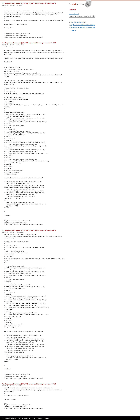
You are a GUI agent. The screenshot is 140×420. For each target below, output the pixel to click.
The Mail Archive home (78, 22)
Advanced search (74, 14)
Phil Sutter (19, 5)
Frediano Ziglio (20, 232)
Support (40, 418)
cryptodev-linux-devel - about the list (82, 27)
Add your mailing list (24, 418)
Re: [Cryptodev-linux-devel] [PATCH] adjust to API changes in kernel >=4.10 (29, 3)
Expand (73, 30)
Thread (12, 5)
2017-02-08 (5, 232)
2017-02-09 (5, 5)
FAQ (33, 418)
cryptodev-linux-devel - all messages (82, 25)
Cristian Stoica (20, 44)
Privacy (47, 418)
